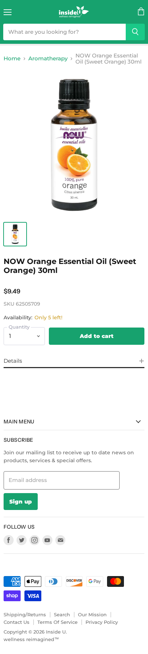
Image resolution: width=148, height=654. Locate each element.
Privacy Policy (101, 622)
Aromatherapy (48, 58)
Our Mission (92, 614)
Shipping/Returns (25, 614)
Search (62, 614)
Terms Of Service (57, 622)
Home (12, 58)
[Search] (135, 32)
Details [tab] (13, 360)
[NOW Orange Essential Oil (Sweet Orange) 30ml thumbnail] (15, 234)
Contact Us (16, 622)
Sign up (20, 501)
